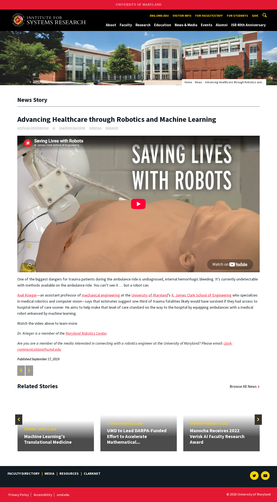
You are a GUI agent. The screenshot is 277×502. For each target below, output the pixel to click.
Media (49, 473)
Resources (69, 473)
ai (54, 128)
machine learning (72, 128)
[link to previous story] (20, 370)
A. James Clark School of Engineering (201, 295)
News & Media (186, 25)
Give (255, 16)
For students (237, 16)
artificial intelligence (33, 128)
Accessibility (43, 494)
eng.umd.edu (159, 16)
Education (162, 25)
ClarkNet (92, 473)
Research (143, 25)
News (198, 82)
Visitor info (182, 16)
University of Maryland (138, 4)
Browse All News (243, 386)
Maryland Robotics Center (86, 333)
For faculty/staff (209, 16)
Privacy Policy (18, 494)
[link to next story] (29, 370)
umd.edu (63, 494)
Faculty (126, 25)
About (111, 25)
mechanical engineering (101, 295)
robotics (95, 128)
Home (188, 82)
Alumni (222, 25)
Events (206, 25)
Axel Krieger (27, 295)
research (111, 128)
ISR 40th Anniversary (248, 25)
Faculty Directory (23, 473)
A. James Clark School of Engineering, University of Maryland (50, 13)
